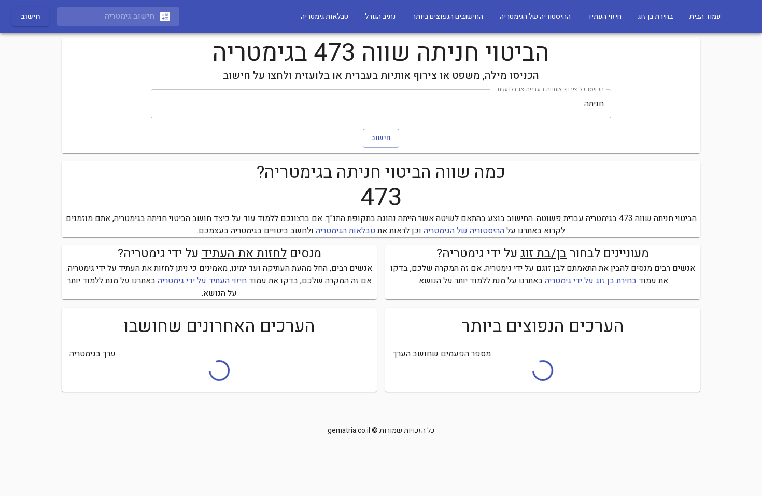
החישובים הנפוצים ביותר (447, 16)
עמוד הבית (705, 16)
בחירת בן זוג (655, 16)
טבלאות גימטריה (324, 16)
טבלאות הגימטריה (345, 231)
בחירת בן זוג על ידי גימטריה (591, 280)
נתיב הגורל (380, 16)
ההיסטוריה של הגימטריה (535, 16)
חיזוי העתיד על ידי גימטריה (202, 280)
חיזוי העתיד (604, 16)
